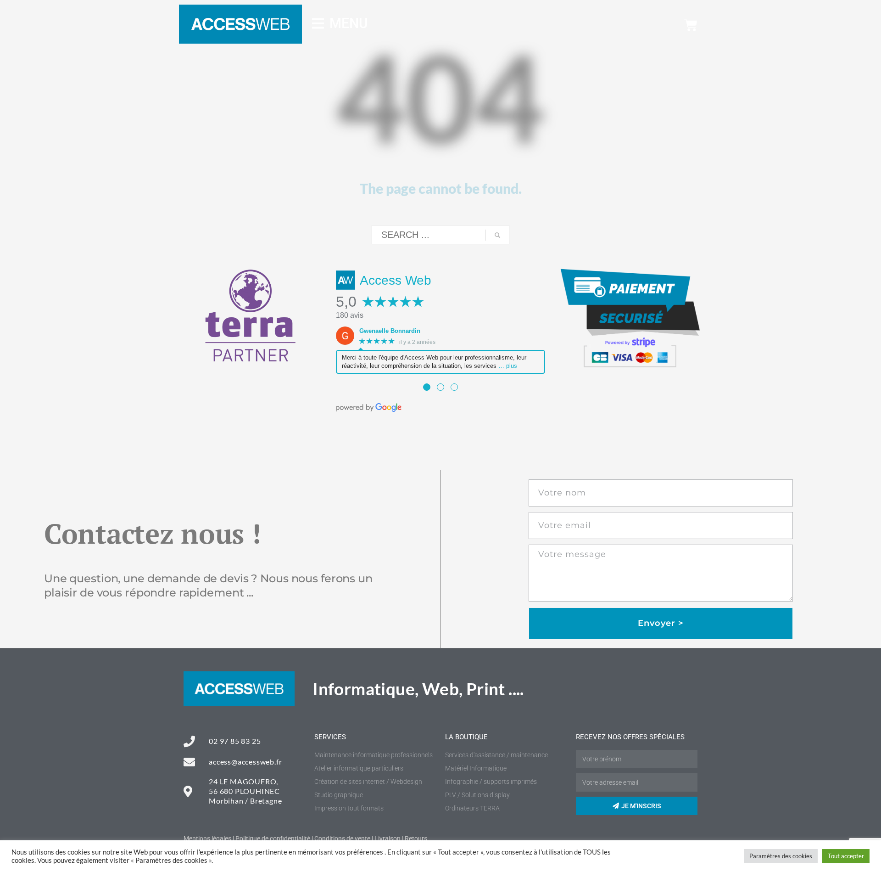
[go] (497, 235)
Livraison (387, 838)
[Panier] (690, 25)
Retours (416, 838)
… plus (507, 365)
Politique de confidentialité (272, 838)
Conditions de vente (342, 838)
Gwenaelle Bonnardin (389, 330)
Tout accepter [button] (846, 856)
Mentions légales (207, 838)
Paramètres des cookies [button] (780, 856)
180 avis (349, 315)
